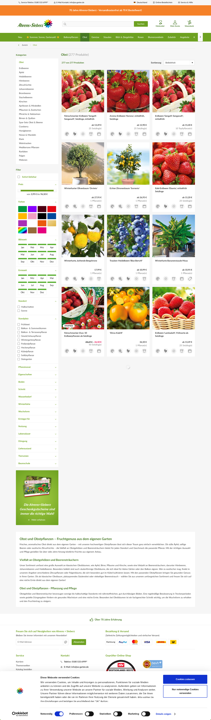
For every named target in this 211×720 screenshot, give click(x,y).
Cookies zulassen (185, 679)
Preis (20, 184)
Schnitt (21, 389)
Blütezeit (22, 240)
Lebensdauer (24, 434)
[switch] (89, 713)
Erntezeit (22, 270)
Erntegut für (24, 419)
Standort (22, 301)
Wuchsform (24, 412)
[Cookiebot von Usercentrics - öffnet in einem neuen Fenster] (20, 714)
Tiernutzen (23, 456)
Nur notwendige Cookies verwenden (185, 691)
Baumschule (24, 463)
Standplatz (23, 319)
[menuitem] (35, 2)
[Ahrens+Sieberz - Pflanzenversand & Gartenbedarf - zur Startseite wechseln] (35, 24)
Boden (21, 382)
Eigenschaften (25, 375)
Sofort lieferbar (29, 177)
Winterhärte (24, 404)
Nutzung (22, 426)
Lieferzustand (24, 449)
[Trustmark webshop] (152, 664)
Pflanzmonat (24, 367)
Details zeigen (163, 714)
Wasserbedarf (25, 397)
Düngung (22, 441)
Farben (21, 202)
